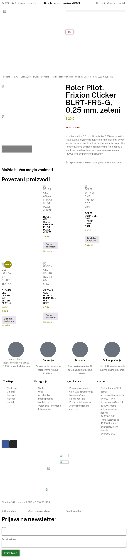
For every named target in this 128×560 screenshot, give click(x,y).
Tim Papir (22, 511)
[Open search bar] (95, 16)
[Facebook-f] (5, 444)
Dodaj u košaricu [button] (51, 245)
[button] (95, 11)
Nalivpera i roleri (47, 76)
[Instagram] (13, 444)
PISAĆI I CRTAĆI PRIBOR (25, 76)
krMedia (85, 511)
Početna (6, 76)
